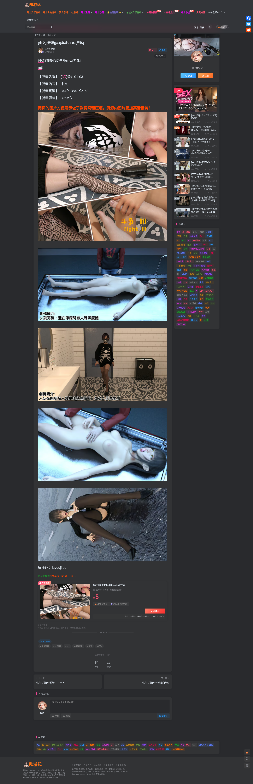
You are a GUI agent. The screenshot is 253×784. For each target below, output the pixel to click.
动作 (206, 320)
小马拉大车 (192, 311)
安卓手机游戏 (199, 265)
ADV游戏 (205, 269)
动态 (185, 248)
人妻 (185, 299)
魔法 (212, 303)
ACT (201, 278)
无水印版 (181, 315)
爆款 (201, 299)
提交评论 (163, 715)
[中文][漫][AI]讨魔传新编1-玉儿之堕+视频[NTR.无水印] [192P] (204, 200)
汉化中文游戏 (198, 232)
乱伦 (200, 303)
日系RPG (181, 286)
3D (64, 76)
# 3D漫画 (57, 646)
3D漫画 (209, 236)
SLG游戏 (203, 253)
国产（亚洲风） (206, 290)
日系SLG (193, 299)
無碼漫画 (196, 240)
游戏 (202, 236)
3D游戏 (193, 303)
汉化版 (199, 274)
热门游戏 (181, 244)
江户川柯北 (50, 48)
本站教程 (97, 765)
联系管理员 (76, 765)
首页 (38, 35)
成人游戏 (190, 261)
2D (214, 248)
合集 (207, 307)
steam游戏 (181, 257)
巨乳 (179, 299)
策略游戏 (181, 307)
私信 (164, 50)
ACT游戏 (209, 278)
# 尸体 (99, 646)
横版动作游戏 (183, 320)
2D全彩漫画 (182, 290)
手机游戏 (209, 282)
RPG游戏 (200, 261)
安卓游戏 (181, 253)
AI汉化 (209, 232)
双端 (185, 282)
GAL (201, 311)
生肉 (201, 282)
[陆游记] (33, 4)
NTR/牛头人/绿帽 (197, 248)
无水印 (210, 265)
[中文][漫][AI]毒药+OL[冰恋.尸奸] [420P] (203, 164)
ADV (195, 253)
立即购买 (155, 611)
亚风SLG (181, 324)
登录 (196, 27)
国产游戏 (193, 278)
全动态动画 (194, 269)
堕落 (185, 303)
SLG (183, 240)
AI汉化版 (181, 265)
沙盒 (192, 274)
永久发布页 (108, 765)
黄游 (179, 236)
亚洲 (179, 269)
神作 (189, 265)
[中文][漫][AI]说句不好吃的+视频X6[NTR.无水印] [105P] (203, 141)
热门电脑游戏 (194, 257)
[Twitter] (249, 24)
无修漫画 (206, 257)
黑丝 (214, 269)
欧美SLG (197, 244)
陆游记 (94, 774)
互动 (208, 261)
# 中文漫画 (44, 646)
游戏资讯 (31, 19)
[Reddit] (249, 30)
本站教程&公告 (215, 12)
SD (211, 244)
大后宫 (190, 307)
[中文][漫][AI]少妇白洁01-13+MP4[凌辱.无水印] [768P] (202, 176)
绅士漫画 (47, 35)
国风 (208, 286)
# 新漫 (89, 646)
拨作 (203, 315)
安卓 (185, 236)
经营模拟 (199, 307)
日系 (208, 248)
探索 (185, 269)
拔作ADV (209, 294)
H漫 (211, 253)
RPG (205, 244)
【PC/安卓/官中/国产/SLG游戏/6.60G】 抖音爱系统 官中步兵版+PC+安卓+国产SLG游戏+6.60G (204, 213)
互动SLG (209, 299)
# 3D (67, 646)
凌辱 (207, 311)
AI (178, 240)
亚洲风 (196, 315)
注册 (202, 27)
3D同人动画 (182, 294)
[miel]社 (184, 274)
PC (178, 232)
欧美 (189, 244)
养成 (189, 315)
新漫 (204, 240)
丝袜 (192, 290)
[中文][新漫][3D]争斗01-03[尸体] (61, 42)
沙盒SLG (193, 282)
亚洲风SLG (182, 278)
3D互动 (194, 320)
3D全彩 (180, 261)
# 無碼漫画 (78, 646)
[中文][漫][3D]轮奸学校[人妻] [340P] (204, 117)
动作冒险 (193, 294)
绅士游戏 (186, 232)
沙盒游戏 (199, 286)
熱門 (210, 240)
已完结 (190, 286)
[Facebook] (249, 18)
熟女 (202, 294)
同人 (179, 303)
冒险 (179, 282)
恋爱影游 (181, 311)
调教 (206, 303)
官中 (179, 248)
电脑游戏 (208, 274)
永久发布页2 (121, 765)
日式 (189, 253)
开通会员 (223, 27)
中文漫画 (193, 236)
